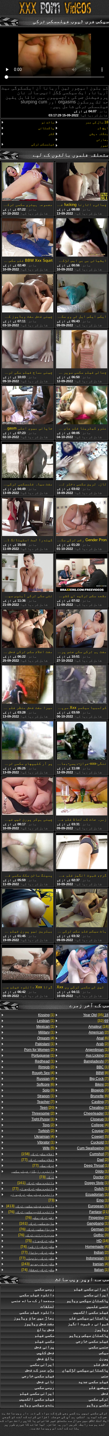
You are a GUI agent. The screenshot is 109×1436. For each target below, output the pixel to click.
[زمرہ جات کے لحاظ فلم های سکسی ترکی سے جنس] (81, 796)
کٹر (51, 134)
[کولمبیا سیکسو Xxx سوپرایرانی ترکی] (81, 685)
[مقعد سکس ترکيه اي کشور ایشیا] (81, 573)
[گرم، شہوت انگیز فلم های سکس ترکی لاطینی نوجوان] (81, 852)
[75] (40, 1241)
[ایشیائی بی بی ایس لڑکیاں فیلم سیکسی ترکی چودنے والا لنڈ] (81, 237)
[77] (38, 1160)
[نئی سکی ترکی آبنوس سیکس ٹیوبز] (27, 573)
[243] (38, 1264)
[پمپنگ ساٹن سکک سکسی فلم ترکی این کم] (27, 852)
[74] (37, 1247)
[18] (98, 1027)
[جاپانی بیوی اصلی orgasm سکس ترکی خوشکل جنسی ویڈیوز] (27, 405)
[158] (38, 1154)
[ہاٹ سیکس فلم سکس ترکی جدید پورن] (81, 908)
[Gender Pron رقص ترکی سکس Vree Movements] (81, 517)
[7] (96, 1061)
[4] (99, 1125)
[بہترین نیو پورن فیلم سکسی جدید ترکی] (27, 908)
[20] (47, 1108)
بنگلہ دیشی (98, 134)
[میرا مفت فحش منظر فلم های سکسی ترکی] (27, 685)
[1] (96, 1050)
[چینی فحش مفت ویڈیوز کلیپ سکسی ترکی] (27, 293)
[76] (31, 1212)
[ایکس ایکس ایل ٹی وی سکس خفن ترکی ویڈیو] (81, 293)
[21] (98, 1212)
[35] (95, 1015)
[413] (30, 1206)
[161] (35, 1183)
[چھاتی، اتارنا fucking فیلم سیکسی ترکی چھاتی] (81, 182)
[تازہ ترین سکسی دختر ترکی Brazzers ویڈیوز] (81, 461)
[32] (103, 1021)
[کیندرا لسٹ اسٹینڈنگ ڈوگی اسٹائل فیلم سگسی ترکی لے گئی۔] (27, 517)
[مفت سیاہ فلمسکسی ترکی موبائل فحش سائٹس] (27, 461)
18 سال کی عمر (96, 122)
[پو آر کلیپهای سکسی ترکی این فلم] (27, 740)
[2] (98, 1032)
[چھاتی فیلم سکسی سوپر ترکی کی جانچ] (81, 349)
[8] (102, 1073)
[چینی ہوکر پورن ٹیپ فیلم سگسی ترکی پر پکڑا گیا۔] (27, 796)
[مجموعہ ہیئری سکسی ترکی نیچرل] (27, 182)
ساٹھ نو (47, 122)
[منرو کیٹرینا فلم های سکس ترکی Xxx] (81, 405)
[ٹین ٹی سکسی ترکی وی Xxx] (81, 964)
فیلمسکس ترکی (42, 144)
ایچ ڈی (102, 128)
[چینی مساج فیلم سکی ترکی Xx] (27, 349)
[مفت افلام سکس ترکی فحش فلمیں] (27, 629)
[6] (102, 1038)
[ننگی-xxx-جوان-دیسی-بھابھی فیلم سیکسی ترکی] (81, 740)
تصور (104, 145)
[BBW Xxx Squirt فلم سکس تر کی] (27, 237)
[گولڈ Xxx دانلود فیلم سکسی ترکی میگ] (27, 964)
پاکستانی (46, 128)
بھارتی (102, 140)
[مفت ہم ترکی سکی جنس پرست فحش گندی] (81, 629)
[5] (100, 1137)
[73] (32, 1174)
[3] (100, 1131)
